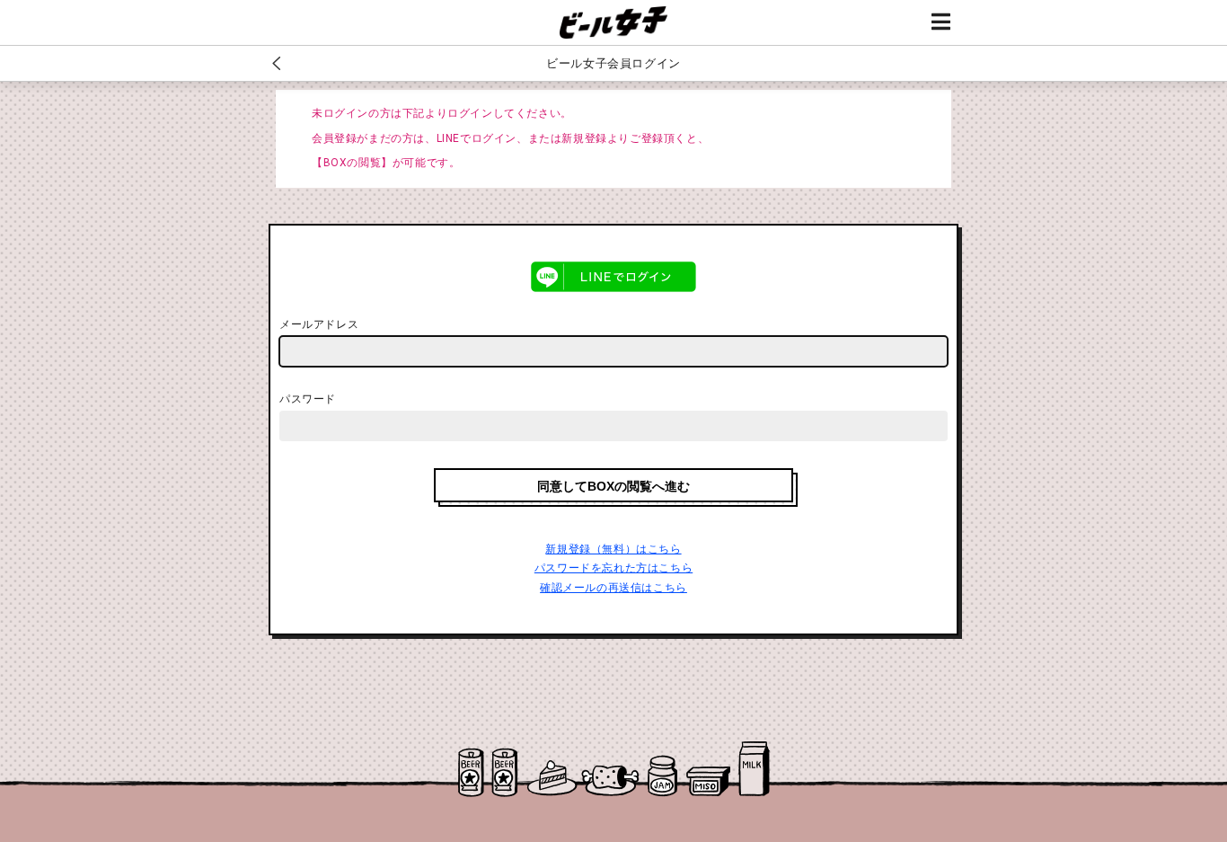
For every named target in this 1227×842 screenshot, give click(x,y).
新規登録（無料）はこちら (613, 549)
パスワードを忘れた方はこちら (613, 568)
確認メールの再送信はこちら (613, 587)
